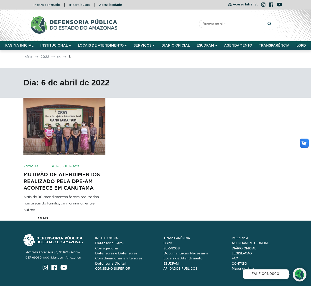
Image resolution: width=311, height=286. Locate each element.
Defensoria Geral (109, 243)
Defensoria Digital (110, 263)
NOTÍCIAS (30, 166)
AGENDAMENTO (238, 45)
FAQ (235, 258)
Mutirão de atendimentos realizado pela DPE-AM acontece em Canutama (61, 181)
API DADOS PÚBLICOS (180, 268)
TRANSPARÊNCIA (274, 45)
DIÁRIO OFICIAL (175, 45)
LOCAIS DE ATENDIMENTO (101, 45)
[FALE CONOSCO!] (299, 274)
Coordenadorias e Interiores (118, 258)
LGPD (301, 45)
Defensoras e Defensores (116, 253)
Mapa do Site (243, 268)
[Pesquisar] (269, 24)
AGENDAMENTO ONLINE (250, 243)
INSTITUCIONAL (54, 45)
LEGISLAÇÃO (242, 253)
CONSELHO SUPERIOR (112, 268)
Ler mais (40, 218)
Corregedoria (106, 248)
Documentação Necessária (185, 253)
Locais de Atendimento (183, 258)
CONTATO (239, 263)
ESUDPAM (205, 45)
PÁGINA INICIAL (19, 45)
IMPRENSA (240, 238)
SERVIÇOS (142, 45)
